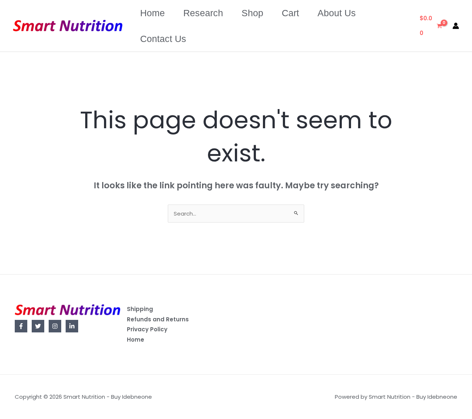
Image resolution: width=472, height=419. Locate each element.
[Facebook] (21, 326)
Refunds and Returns (158, 319)
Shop (252, 13)
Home (152, 13)
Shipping (140, 309)
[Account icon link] (455, 25)
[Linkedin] (72, 326)
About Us (336, 13)
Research (203, 13)
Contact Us (163, 39)
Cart (290, 13)
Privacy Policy (147, 329)
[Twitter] (38, 326)
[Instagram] (55, 326)
